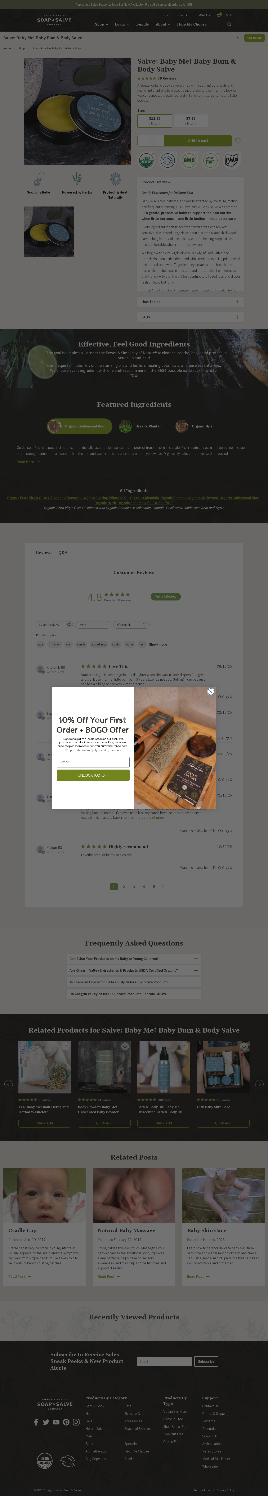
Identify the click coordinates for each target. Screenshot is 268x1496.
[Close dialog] (211, 692)
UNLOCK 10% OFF (93, 775)
